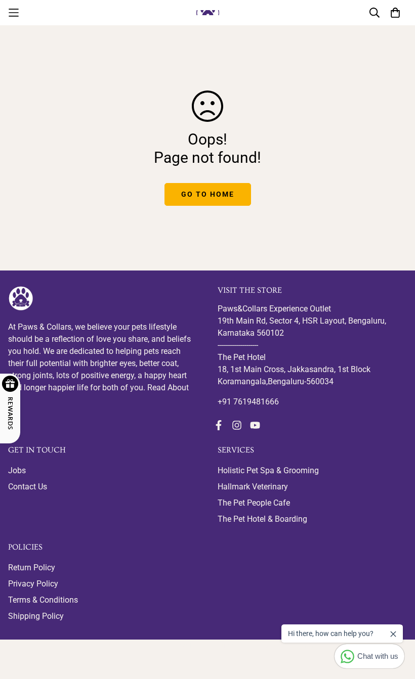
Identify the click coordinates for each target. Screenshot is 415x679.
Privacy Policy (33, 584)
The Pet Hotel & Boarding (262, 519)
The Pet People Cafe (254, 503)
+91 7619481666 (248, 401)
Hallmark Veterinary (253, 486)
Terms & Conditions (43, 600)
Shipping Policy (36, 616)
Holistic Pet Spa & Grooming (268, 470)
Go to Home (207, 194)
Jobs (17, 470)
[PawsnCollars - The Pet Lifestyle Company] (207, 12)
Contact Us (27, 486)
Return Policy (31, 567)
